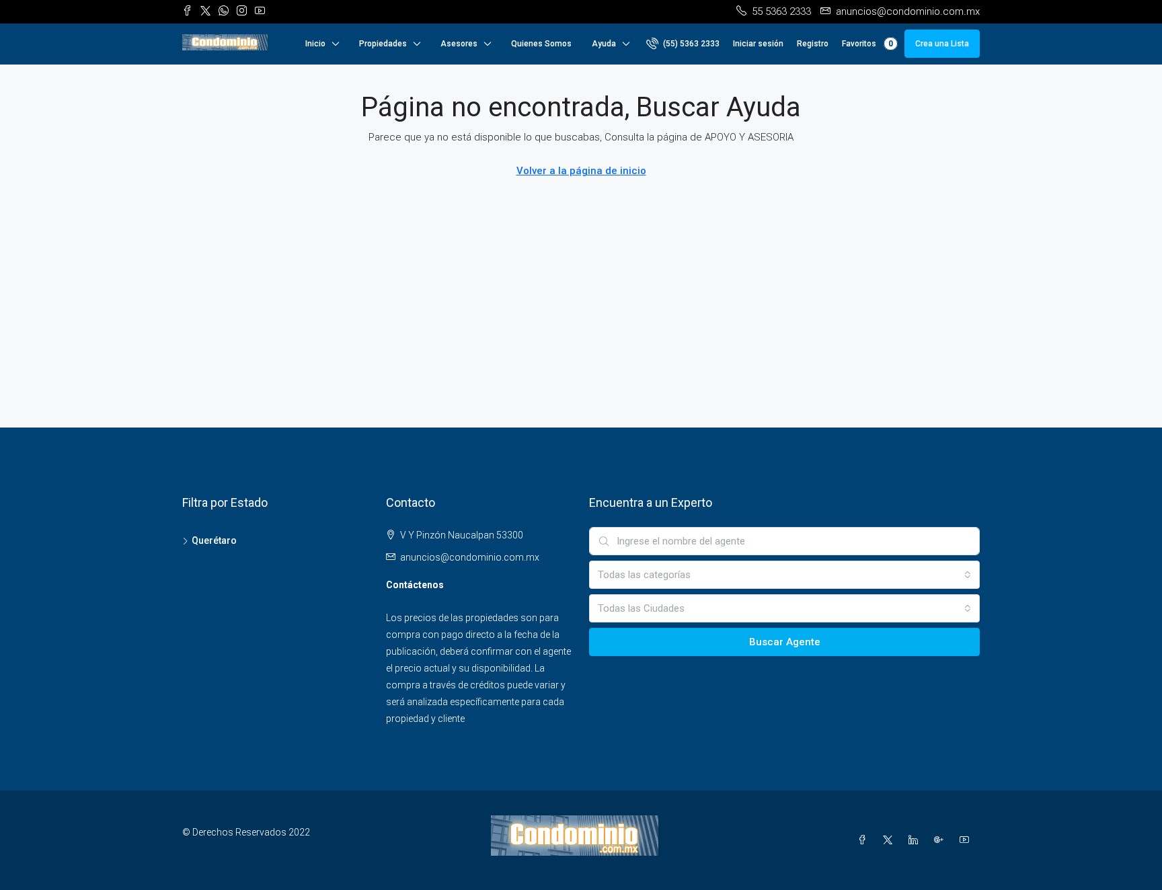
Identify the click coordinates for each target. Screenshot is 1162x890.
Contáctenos (415, 584)
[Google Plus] (941, 840)
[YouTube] (967, 840)
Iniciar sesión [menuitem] (758, 43)
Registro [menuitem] (812, 43)
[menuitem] (683, 43)
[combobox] (784, 575)
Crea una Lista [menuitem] (942, 43)
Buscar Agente (784, 642)
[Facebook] (864, 840)
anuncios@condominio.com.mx (469, 557)
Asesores (458, 43)
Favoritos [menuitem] (867, 43)
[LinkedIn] (915, 840)
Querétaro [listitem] (214, 540)
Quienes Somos (541, 43)
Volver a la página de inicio (581, 171)
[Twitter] (890, 840)
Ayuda (604, 43)
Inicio (315, 43)
